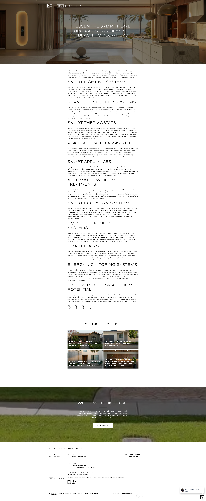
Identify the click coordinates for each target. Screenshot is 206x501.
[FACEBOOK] (138, 493)
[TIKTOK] (151, 493)
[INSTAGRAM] (142, 493)
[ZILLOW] (155, 493)
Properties (107, 6)
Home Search (118, 6)
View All (103, 376)
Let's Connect (103, 425)
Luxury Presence (91, 493)
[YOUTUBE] (146, 493)
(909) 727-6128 (134, 456)
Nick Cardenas (86, 301)
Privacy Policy (126, 493)
